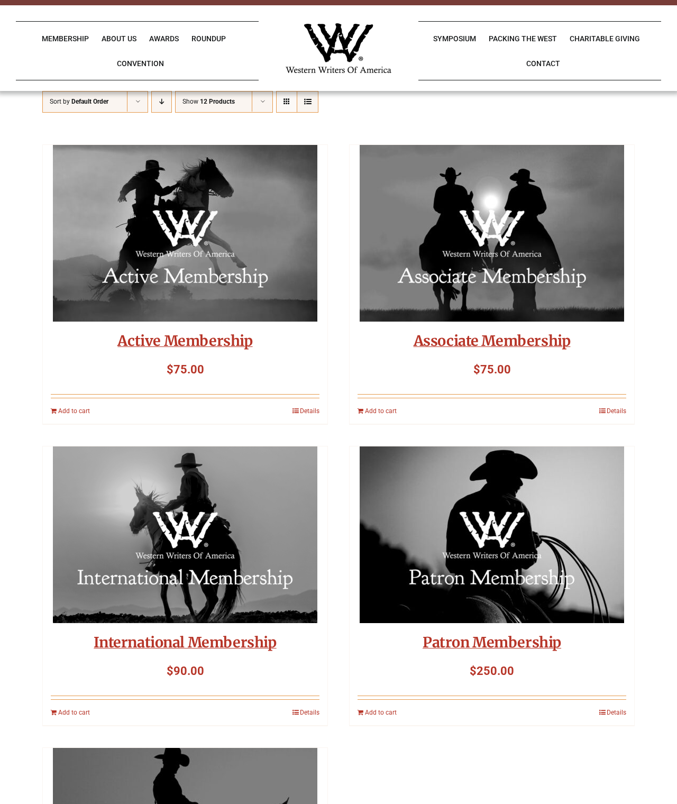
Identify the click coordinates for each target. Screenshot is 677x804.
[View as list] (307, 102)
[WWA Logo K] (338, 27)
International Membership (185, 642)
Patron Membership (492, 642)
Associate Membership (492, 341)
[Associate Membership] (492, 233)
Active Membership (184, 341)
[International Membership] (185, 534)
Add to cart (74, 411)
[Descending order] (161, 102)
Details (309, 411)
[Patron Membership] (492, 534)
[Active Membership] (185, 233)
